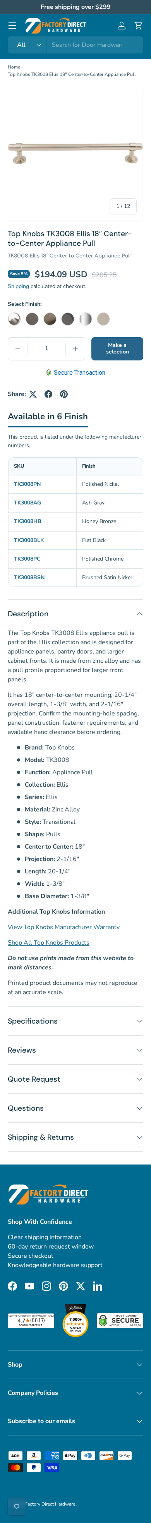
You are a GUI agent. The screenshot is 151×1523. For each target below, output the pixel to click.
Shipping (18, 286)
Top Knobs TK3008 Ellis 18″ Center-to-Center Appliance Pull (72, 74)
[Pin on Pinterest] (64, 394)
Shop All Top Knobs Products (48, 942)
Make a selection (117, 348)
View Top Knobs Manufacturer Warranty (64, 927)
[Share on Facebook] (48, 394)
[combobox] (75, 44)
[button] (138, 25)
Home (14, 67)
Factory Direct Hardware (50, 1504)
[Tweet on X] (33, 394)
